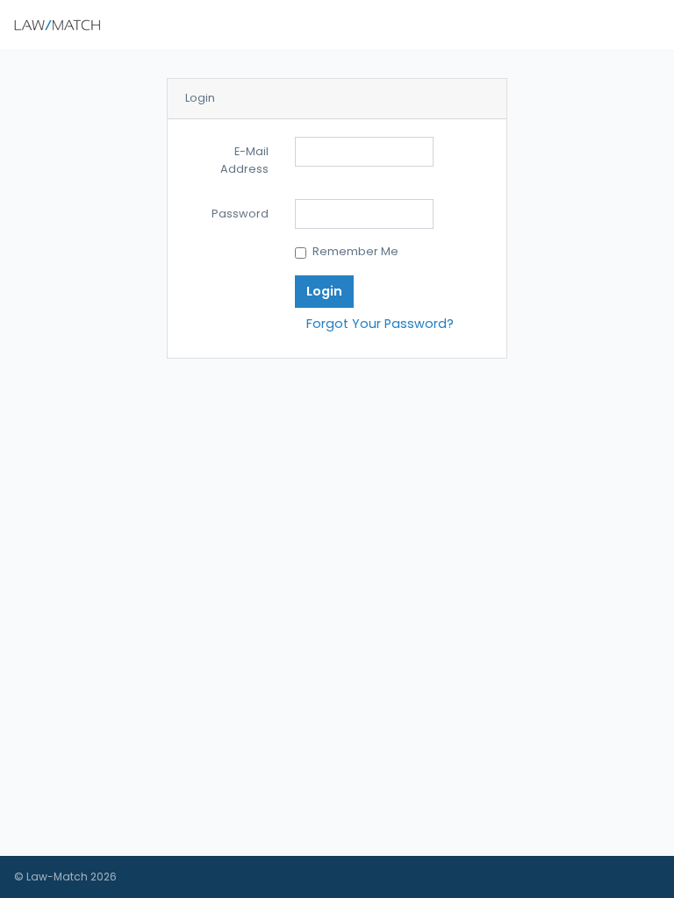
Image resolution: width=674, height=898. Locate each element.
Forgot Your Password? (380, 323)
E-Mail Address (244, 160)
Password (240, 213)
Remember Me (355, 251)
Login (324, 291)
